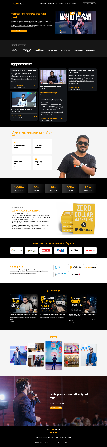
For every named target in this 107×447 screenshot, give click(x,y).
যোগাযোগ (74, 4)
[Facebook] (51, 432)
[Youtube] (56, 432)
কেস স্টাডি (61, 4)
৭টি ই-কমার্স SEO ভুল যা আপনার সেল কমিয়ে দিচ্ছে (52, 314)
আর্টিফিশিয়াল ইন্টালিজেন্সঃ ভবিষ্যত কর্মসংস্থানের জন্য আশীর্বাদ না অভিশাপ (82, 315)
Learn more (12, 321)
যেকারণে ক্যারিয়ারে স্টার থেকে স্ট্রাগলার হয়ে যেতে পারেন (23, 314)
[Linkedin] (53, 432)
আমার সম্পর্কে (43, 4)
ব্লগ (56, 4)
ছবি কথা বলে (67, 4)
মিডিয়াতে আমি (51, 4)
